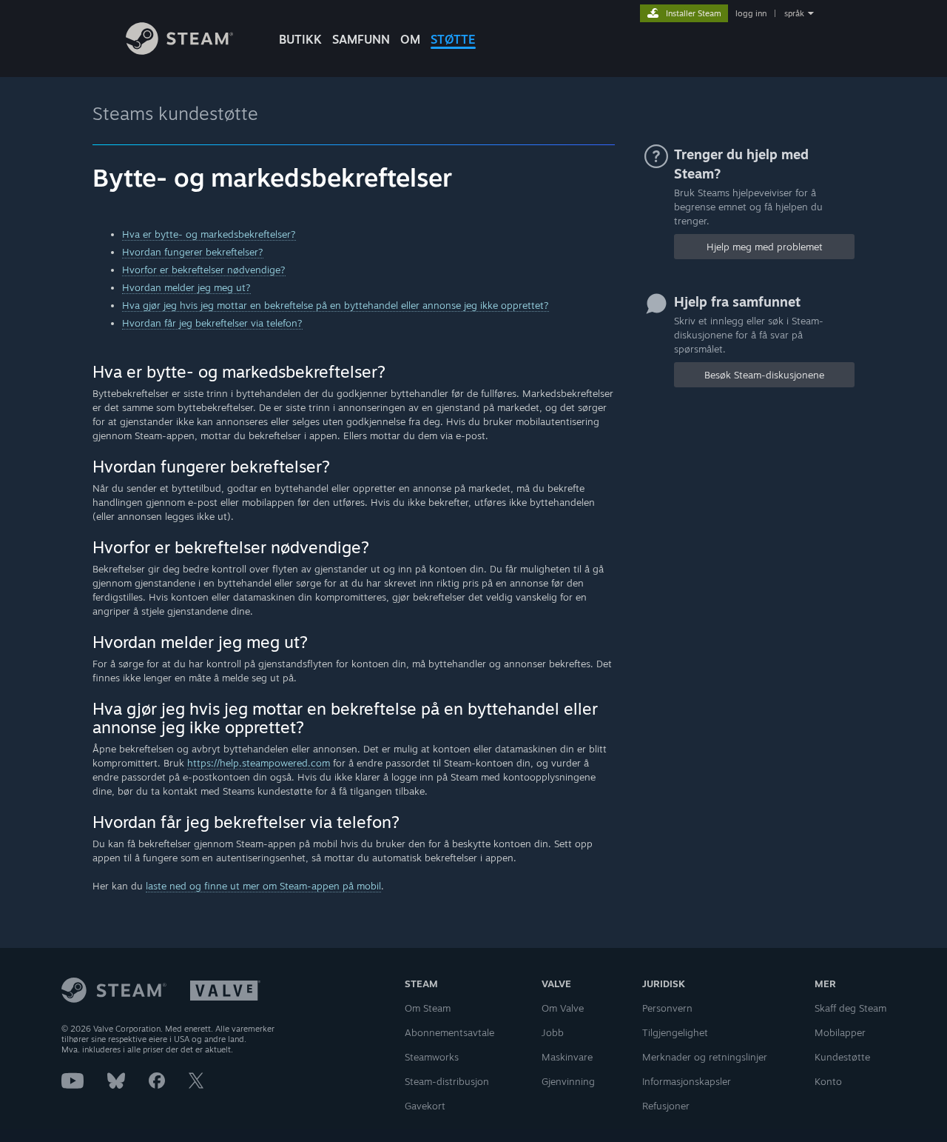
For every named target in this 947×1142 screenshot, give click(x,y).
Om (410, 39)
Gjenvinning (568, 1081)
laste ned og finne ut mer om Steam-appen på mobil (263, 886)
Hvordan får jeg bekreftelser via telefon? (212, 323)
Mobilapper (840, 1032)
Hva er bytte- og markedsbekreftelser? (209, 234)
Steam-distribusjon (447, 1081)
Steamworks (432, 1057)
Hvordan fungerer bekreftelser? (192, 252)
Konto (828, 1081)
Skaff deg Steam (850, 1008)
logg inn (750, 13)
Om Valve (563, 1008)
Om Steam (428, 1008)
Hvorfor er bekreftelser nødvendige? (204, 270)
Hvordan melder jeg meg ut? (186, 287)
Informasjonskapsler (686, 1081)
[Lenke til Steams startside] (179, 50)
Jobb (553, 1032)
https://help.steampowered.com (258, 763)
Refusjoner (666, 1106)
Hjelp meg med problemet (765, 247)
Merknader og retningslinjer (704, 1057)
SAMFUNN (361, 39)
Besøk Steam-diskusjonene (764, 375)
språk (794, 13)
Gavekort (425, 1106)
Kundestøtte (842, 1057)
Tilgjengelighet (675, 1032)
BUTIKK (300, 39)
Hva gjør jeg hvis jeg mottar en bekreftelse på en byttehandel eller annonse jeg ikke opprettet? (335, 305)
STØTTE (453, 39)
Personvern (667, 1008)
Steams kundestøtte (175, 113)
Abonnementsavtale (449, 1032)
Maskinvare (567, 1057)
